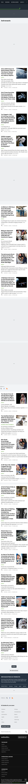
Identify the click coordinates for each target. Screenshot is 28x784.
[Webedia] (5, 738)
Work (15, 722)
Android (24, 686)
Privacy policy (4, 772)
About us (3, 770)
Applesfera (3, 751)
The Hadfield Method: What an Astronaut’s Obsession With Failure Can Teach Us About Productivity (8, 419)
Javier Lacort (7, 434)
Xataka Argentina (5, 762)
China (2, 722)
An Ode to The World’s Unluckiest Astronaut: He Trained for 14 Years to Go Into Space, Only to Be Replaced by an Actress (8, 559)
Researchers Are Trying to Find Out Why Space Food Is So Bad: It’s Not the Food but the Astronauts (8, 578)
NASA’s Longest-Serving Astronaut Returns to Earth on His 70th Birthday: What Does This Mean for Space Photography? (7, 141)
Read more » (9, 86)
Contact (3, 776)
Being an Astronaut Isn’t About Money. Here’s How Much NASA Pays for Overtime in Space (7, 234)
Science (22, 2)
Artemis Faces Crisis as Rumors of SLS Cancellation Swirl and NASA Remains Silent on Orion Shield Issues (8, 490)
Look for (26, 732)
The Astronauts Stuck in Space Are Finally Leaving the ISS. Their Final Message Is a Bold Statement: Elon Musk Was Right (7, 258)
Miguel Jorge (7, 131)
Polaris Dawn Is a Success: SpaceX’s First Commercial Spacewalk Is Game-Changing (7, 534)
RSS (7, 388)
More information (16, 782)
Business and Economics (7, 424)
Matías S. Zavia (7, 87)
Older (14, 666)
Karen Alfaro (7, 614)
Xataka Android (4, 748)
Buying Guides (14, 2)
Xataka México (4, 758)
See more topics (6, 726)
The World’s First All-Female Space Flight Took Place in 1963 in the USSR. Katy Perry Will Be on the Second (7, 397)
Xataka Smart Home (5, 750)
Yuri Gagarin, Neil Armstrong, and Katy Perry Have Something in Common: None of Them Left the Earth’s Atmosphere (8, 118)
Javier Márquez (8, 637)
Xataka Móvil (4, 746)
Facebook (4, 388)
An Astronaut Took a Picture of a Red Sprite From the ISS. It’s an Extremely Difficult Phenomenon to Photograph (8, 646)
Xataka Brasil (4, 764)
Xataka (2, 744)
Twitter (1, 388)
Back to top (21, 737)
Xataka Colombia (5, 760)
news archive (14, 670)
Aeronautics (4, 714)
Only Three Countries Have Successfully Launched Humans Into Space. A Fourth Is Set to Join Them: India (8, 96)
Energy (15, 686)
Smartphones (17, 711)
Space (2, 77)
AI (1, 719)
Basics (15, 714)
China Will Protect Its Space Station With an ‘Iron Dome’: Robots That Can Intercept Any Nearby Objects (8, 72)
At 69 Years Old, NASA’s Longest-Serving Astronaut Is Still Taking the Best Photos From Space (8, 468)
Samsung (16, 719)
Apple (20, 686)
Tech (2, 2)
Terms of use (4, 774)
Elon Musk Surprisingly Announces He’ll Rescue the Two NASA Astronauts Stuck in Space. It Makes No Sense (7, 444)
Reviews (7, 2)
